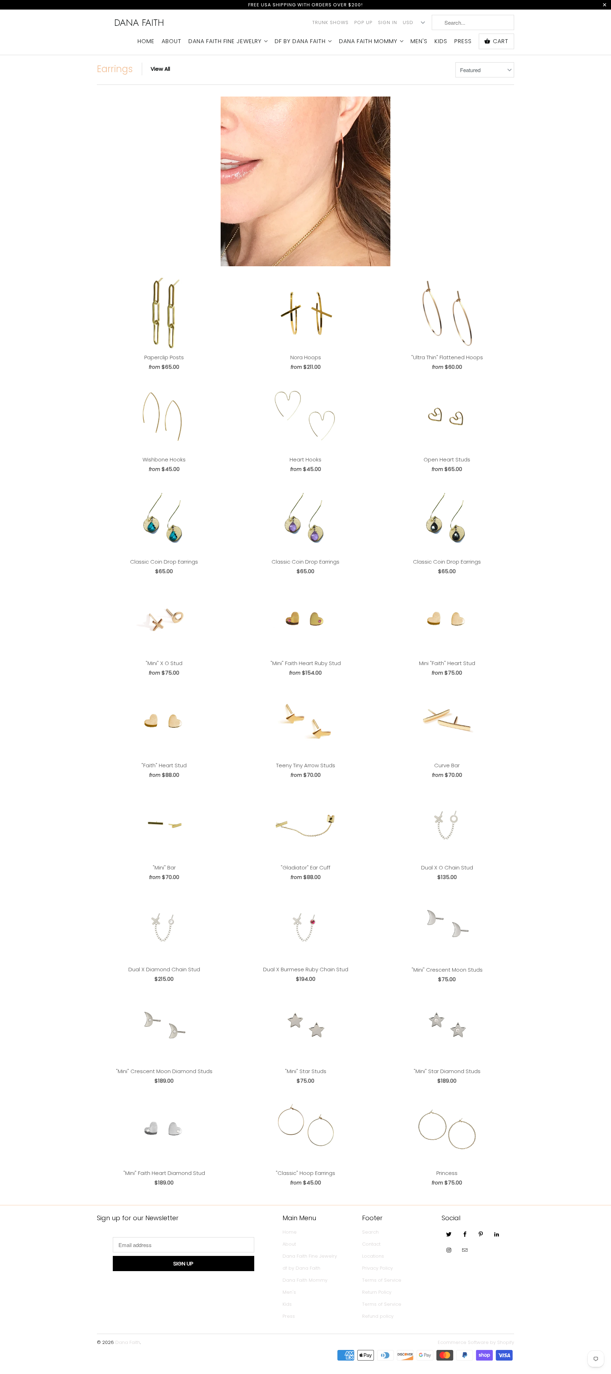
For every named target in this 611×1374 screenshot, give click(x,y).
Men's (419, 41)
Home (146, 41)
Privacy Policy (377, 1268)
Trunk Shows (330, 22)
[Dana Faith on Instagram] (449, 1250)
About (171, 41)
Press (463, 41)
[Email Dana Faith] (465, 1250)
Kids (441, 41)
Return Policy (376, 1292)
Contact (371, 1244)
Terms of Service (381, 1280)
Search (370, 1232)
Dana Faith (139, 22)
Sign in (387, 22)
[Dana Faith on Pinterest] (481, 1234)
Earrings (115, 69)
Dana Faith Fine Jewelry (225, 41)
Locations (373, 1256)
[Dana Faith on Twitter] (449, 1234)
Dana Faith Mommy (368, 41)
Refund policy (378, 1316)
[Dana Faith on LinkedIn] (496, 1234)
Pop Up (363, 22)
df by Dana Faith (300, 41)
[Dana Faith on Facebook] (465, 1234)
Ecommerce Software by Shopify (476, 1342)
